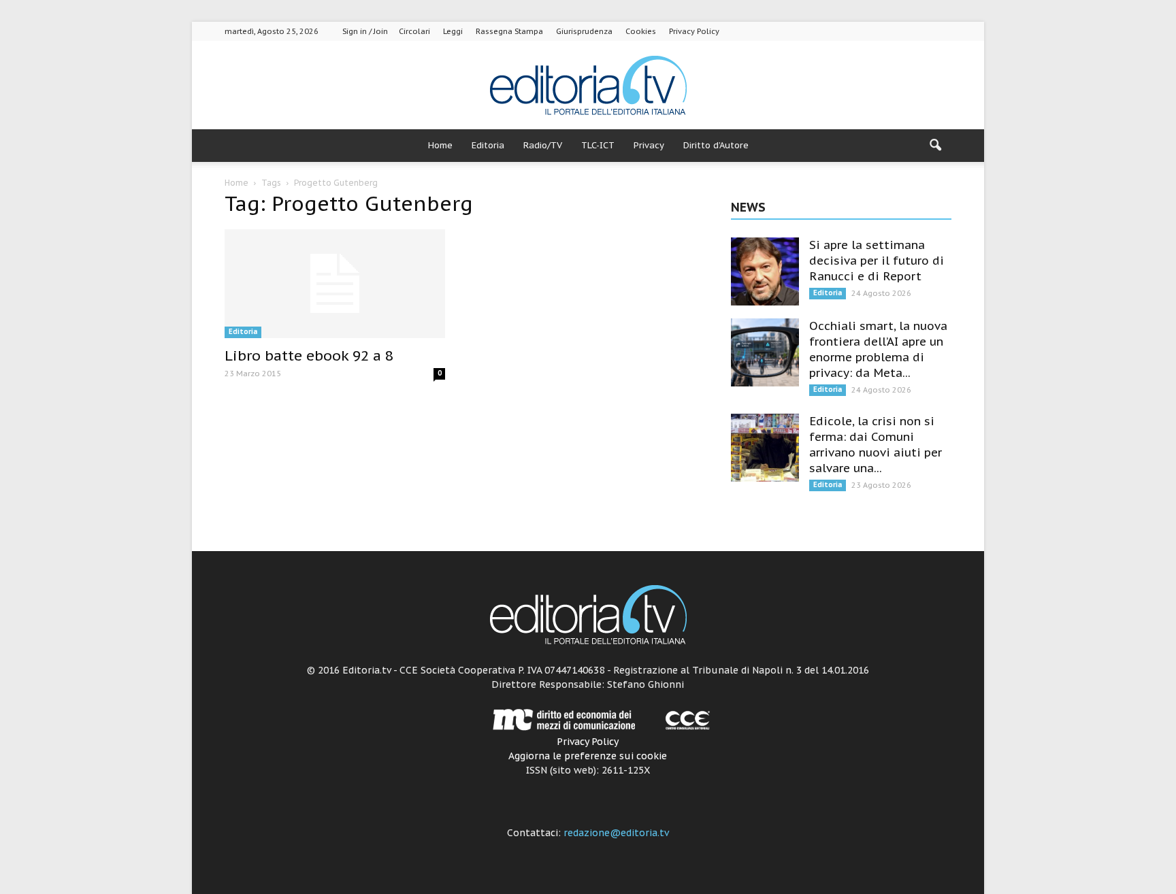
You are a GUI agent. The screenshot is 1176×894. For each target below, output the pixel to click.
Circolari (414, 31)
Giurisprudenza (584, 31)
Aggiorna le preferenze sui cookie (587, 756)
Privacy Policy (694, 31)
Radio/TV (542, 145)
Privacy (649, 145)
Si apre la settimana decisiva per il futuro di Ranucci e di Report (876, 260)
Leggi (453, 31)
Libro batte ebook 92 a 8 (309, 355)
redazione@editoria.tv (616, 833)
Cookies (640, 31)
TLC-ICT (598, 145)
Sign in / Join (365, 31)
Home (440, 145)
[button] (935, 145)
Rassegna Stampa (509, 31)
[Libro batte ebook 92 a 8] (335, 283)
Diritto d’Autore (716, 145)
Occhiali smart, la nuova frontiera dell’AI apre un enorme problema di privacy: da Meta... (878, 349)
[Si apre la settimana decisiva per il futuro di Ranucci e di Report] (765, 271)
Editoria (488, 145)
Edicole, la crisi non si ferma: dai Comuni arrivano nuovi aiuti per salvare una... (875, 445)
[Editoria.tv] (588, 86)
